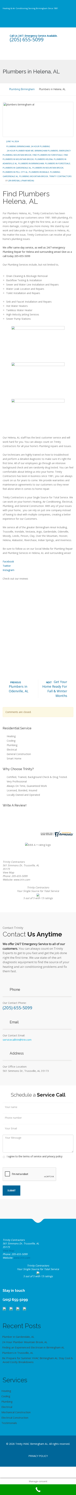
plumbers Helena (44, 159)
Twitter (7, 565)
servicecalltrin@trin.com (17, 1039)
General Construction (19, 754)
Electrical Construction (14, 1417)
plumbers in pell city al (15, 172)
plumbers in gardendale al (17, 167)
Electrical (12, 749)
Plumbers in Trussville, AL (17, 1352)
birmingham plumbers (46, 150)
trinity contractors (60, 176)
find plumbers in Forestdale (48, 155)
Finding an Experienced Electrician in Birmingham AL (33, 1347)
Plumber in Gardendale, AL (18, 1336)
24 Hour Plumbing (40, 146)
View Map (8, 872)
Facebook (8, 561)
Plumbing (12, 745)
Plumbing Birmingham (18, 146)
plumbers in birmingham (31, 163)
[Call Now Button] (38, 1489)
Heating (11, 736)
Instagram (8, 570)
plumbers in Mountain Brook (47, 167)
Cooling (11, 740)
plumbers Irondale (39, 172)
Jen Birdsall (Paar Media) (21, 180)
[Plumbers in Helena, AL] (38, 119)
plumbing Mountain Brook (33, 176)
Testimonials (9, 1423)
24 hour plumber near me (20, 150)
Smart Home (14, 758)
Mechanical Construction (16, 1412)
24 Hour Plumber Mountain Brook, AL (24, 1342)
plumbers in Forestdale (57, 163)
